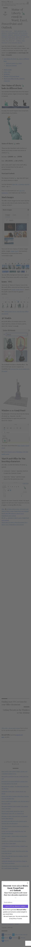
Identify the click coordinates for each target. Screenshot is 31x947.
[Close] (27, 883)
